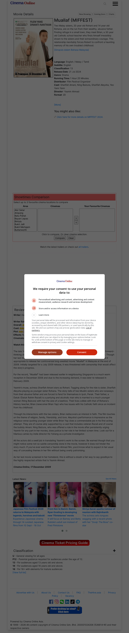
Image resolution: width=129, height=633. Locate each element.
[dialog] (64, 316)
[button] (64, 315)
